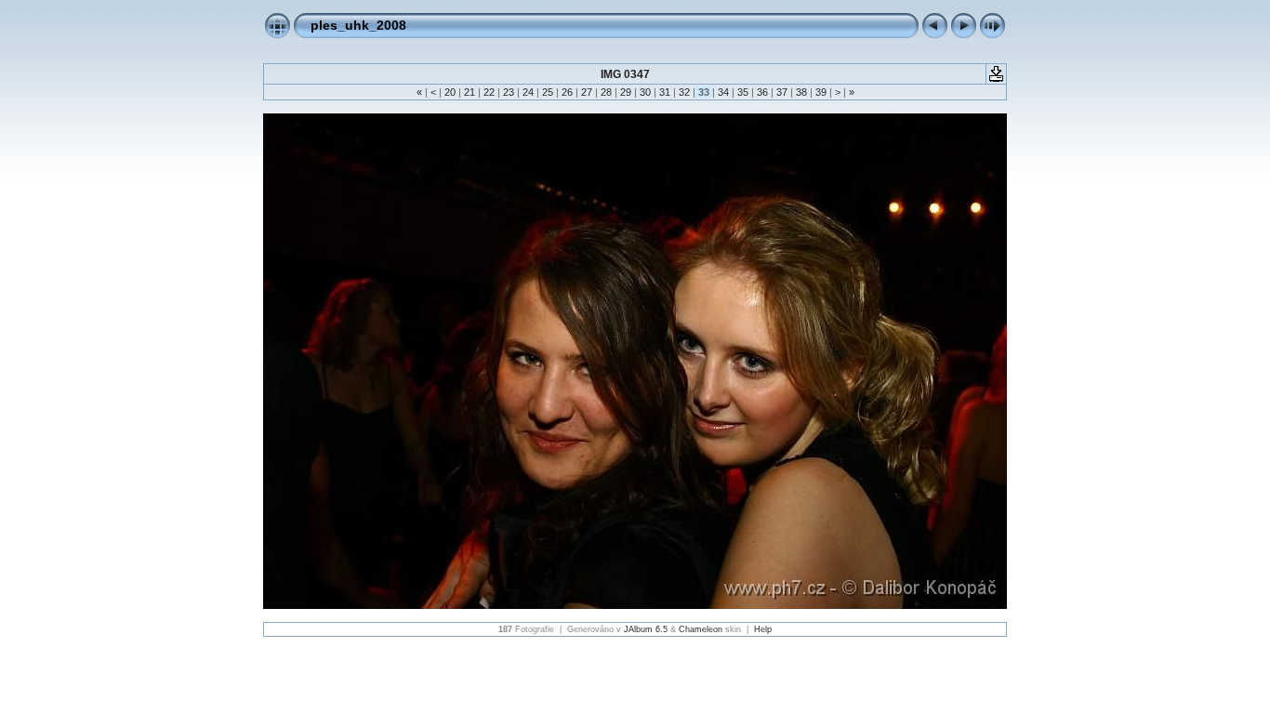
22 (489, 92)
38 (801, 92)
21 (469, 92)
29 (625, 92)
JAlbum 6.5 (646, 629)
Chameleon (700, 629)
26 (567, 92)
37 (782, 92)
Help (763, 629)
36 (762, 92)
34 (723, 92)
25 (547, 92)
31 (664, 92)
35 (742, 92)
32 (684, 92)
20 (450, 92)
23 (508, 92)
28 (606, 92)
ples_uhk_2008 (358, 25)
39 (821, 92)
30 (645, 92)
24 (528, 92)
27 (586, 92)
